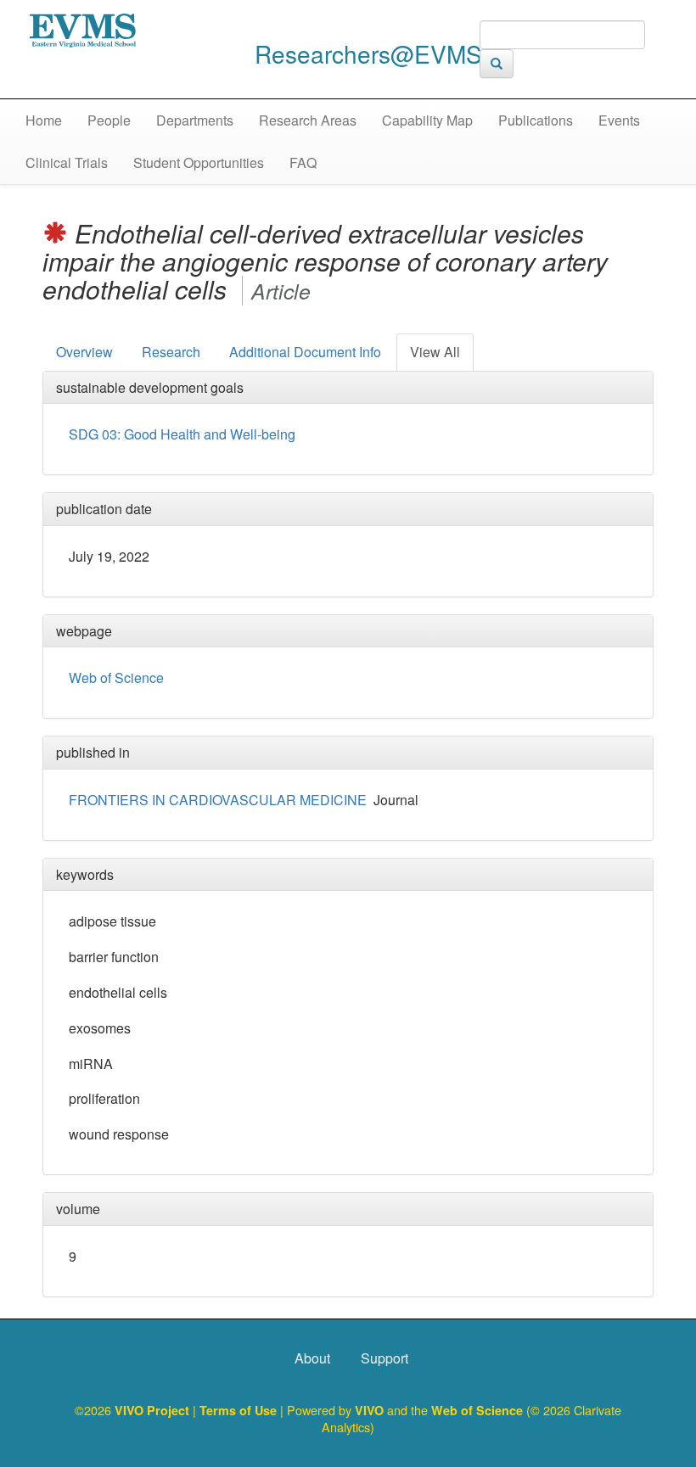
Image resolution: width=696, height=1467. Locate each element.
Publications (535, 120)
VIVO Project (154, 1410)
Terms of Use (239, 1410)
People (109, 120)
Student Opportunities (198, 162)
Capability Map (427, 120)
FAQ (303, 162)
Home (43, 120)
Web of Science (116, 677)
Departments (194, 120)
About (312, 1358)
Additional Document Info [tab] (305, 351)
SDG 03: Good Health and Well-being (182, 434)
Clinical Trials (66, 162)
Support (384, 1358)
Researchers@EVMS (368, 53)
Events (619, 120)
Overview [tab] (84, 351)
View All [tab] (435, 351)
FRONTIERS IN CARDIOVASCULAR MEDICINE (218, 799)
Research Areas (307, 120)
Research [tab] (171, 351)
